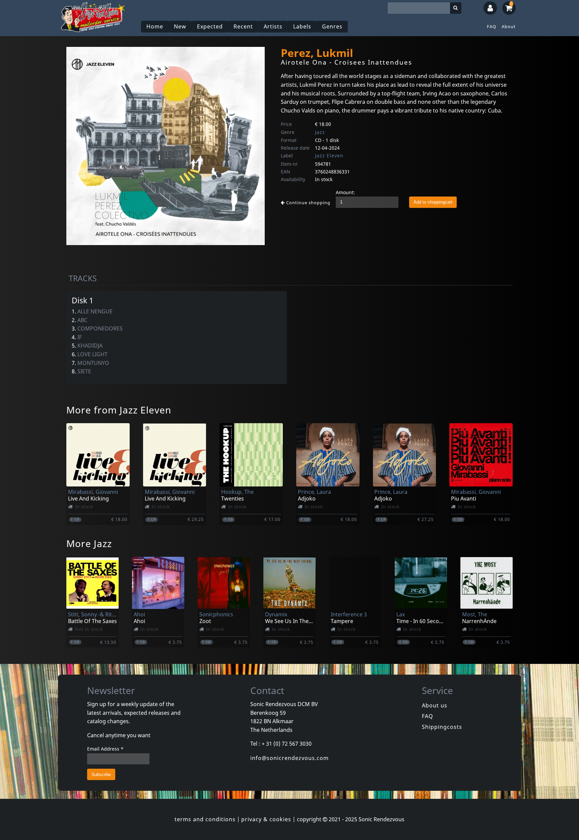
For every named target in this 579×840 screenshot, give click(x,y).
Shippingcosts (442, 727)
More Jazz (89, 543)
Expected (210, 26)
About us (434, 705)
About (509, 26)
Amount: (345, 192)
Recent (243, 26)
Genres (332, 26)
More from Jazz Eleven (118, 409)
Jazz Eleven (329, 155)
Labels (302, 26)
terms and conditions (205, 819)
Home (154, 26)
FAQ (491, 26)
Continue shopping (307, 203)
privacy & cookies (266, 819)
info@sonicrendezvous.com (289, 758)
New (180, 26)
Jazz (320, 132)
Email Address (105, 749)
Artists (273, 26)
